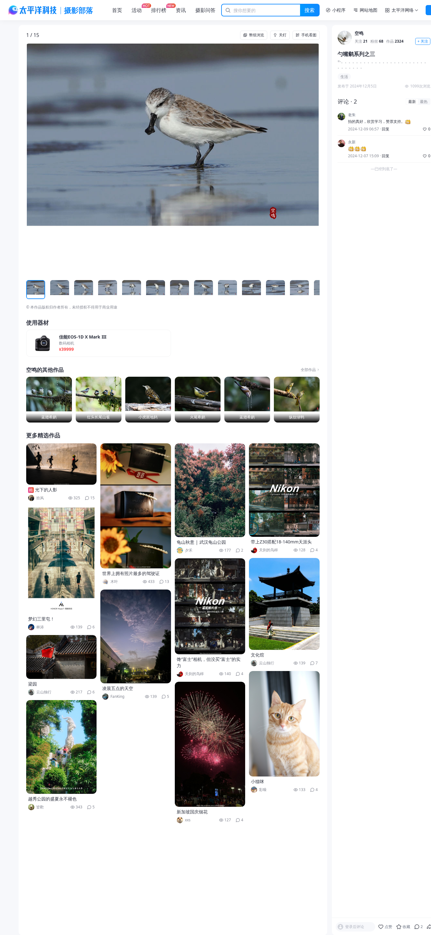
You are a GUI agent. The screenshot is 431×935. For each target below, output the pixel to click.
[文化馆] (284, 604)
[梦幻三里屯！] (61, 560)
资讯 (181, 10)
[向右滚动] (314, 289)
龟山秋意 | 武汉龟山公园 (201, 542)
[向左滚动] (32, 289)
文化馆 (257, 655)
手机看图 (308, 35)
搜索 (309, 10)
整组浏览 (256, 35)
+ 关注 (422, 41)
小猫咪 (257, 781)
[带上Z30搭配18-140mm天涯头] (284, 490)
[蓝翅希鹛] (49, 400)
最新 (412, 101)
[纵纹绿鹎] (297, 400)
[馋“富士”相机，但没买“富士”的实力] (210, 606)
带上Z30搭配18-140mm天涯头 (281, 542)
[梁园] (61, 657)
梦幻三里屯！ (41, 619)
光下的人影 (46, 490)
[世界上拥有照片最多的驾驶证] (135, 505)
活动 (137, 10)
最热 (424, 101)
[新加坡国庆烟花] (210, 744)
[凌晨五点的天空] (135, 636)
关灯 (282, 35)
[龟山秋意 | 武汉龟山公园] (210, 490)
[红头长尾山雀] (98, 400)
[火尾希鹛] (198, 400)
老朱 (352, 115)
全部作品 (308, 369)
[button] (55, 159)
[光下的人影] (61, 464)
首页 (117, 10)
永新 (352, 142)
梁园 (32, 684)
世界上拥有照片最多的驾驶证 (131, 573)
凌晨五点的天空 (117, 688)
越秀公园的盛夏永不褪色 (52, 799)
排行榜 (158, 10)
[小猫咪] (284, 723)
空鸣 (359, 33)
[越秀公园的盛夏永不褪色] (61, 747)
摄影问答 (205, 10)
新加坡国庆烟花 (192, 812)
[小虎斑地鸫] (148, 400)
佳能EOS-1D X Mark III (82, 337)
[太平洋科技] (33, 10)
